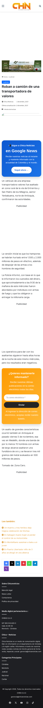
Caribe (4, 679)
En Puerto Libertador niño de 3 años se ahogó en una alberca (17, 551)
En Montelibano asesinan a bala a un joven (19, 544)
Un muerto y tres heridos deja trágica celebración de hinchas (16, 529)
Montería (5, 668)
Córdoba (5, 664)
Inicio (5, 77)
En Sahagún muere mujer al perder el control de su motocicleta (18, 536)
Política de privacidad (10, 601)
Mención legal (7, 590)
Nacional (5, 675)
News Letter (6, 594)
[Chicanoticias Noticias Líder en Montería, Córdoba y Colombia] (21, 6)
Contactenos (7, 598)
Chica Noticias (8, 102)
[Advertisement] (21, 37)
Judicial (11, 77)
